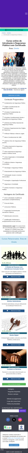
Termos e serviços (13, 394)
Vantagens (11, 389)
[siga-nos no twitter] (14, 420)
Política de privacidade (13, 404)
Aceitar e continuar (14, 445)
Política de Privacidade (14, 438)
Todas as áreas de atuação (14, 384)
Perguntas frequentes (14, 391)
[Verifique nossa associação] (21, 427)
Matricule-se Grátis (16, 276)
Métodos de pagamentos (14, 399)
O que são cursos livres (13, 401)
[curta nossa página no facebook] (8, 420)
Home (4, 33)
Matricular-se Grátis (14, 95)
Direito (9, 33)
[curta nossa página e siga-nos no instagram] (20, 420)
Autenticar (22, 410)
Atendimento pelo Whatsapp (15, 30)
